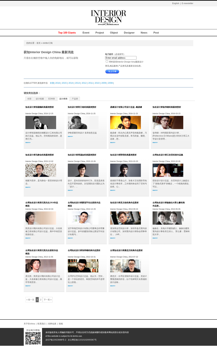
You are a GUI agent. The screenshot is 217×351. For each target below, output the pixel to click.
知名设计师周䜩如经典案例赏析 (82, 155)
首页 (38, 43)
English (175, 3)
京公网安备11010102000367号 (82, 340)
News (144, 32)
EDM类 (51, 99)
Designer (129, 32)
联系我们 (41, 324)
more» (28, 142)
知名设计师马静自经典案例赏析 (39, 155)
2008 (110, 83)
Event (86, 32)
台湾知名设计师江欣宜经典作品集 (168, 155)
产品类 (75, 99)
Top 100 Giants (67, 32)
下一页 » (48, 299)
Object (114, 32)
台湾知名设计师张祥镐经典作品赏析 (84, 250)
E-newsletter (187, 3)
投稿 (61, 324)
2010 (97, 83)
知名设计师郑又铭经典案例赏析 (82, 107)
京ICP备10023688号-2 (55, 340)
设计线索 (40, 99)
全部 (52, 83)
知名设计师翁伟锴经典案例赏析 (167, 107)
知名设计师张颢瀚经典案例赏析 (39, 107)
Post (156, 32)
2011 (90, 83)
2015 (64, 83)
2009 (104, 83)
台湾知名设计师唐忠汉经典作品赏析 (126, 250)
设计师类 (63, 99)
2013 (77, 83)
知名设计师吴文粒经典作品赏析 (124, 202)
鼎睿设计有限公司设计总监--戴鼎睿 (126, 107)
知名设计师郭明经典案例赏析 (123, 155)
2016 (58, 83)
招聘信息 (52, 324)
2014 (71, 83)
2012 (84, 83)
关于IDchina (29, 324)
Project (99, 32)
